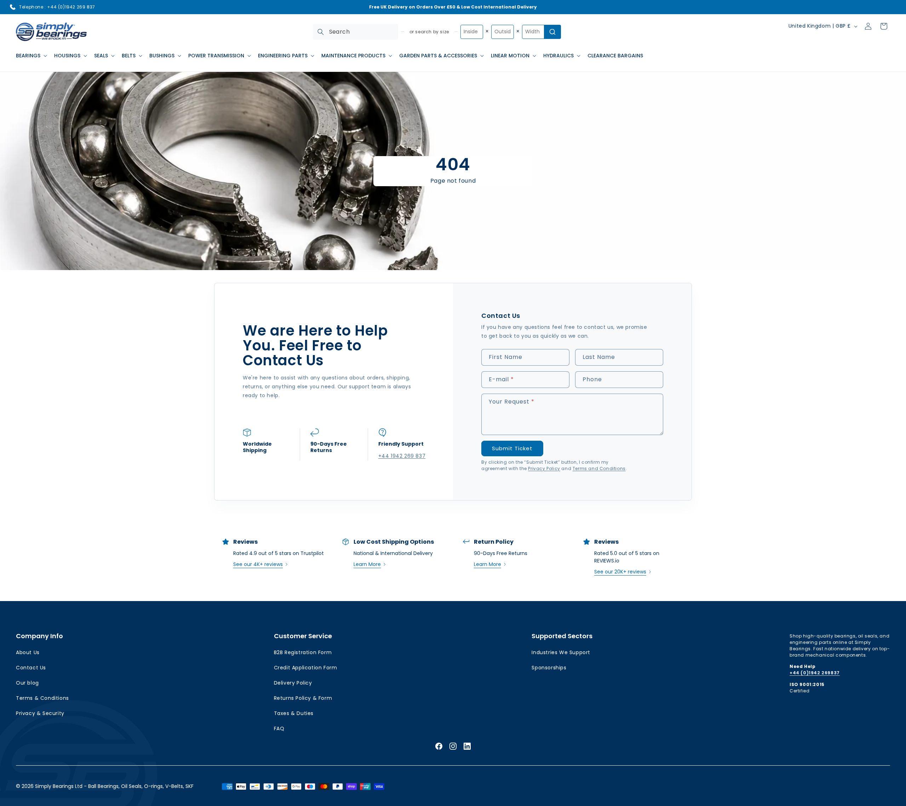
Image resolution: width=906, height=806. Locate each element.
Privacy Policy (544, 468)
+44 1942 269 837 (401, 455)
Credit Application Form (305, 667)
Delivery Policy (293, 682)
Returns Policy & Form (303, 698)
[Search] (320, 32)
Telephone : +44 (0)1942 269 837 (57, 7)
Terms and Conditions (599, 468)
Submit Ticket (512, 448)
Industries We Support (561, 652)
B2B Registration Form (303, 652)
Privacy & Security (40, 713)
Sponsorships (549, 667)
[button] (31, 55)
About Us (28, 652)
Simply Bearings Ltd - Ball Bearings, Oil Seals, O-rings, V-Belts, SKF (114, 786)
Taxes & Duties (294, 713)
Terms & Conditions (42, 698)
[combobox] (355, 32)
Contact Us (31, 667)
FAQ (279, 728)
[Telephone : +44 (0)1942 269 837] (13, 7)
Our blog (27, 682)
